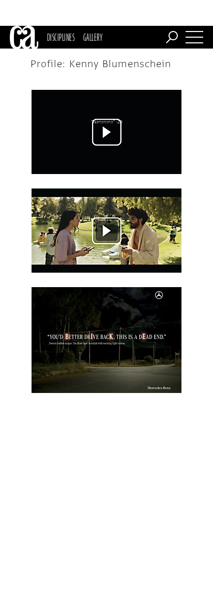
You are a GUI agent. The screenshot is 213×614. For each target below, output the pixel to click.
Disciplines (60, 37)
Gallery (92, 37)
